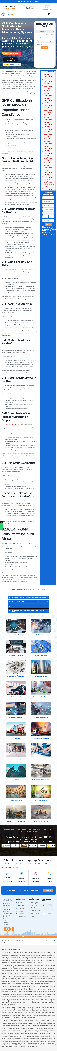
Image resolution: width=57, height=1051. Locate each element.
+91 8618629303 (10, 8)
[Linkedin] (10, 928)
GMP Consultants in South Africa (10, 425)
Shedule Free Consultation (11, 53)
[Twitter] (13, 928)
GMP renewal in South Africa (9, 467)
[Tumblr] (7, 930)
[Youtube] (5, 930)
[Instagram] (7, 928)
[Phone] (1, 528)
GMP (2, 308)
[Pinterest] (10, 930)
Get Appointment (47, 8)
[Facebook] (5, 928)
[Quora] (13, 930)
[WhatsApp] (1, 525)
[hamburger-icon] (40, 14)
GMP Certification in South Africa (11, 71)
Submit (45, 47)
